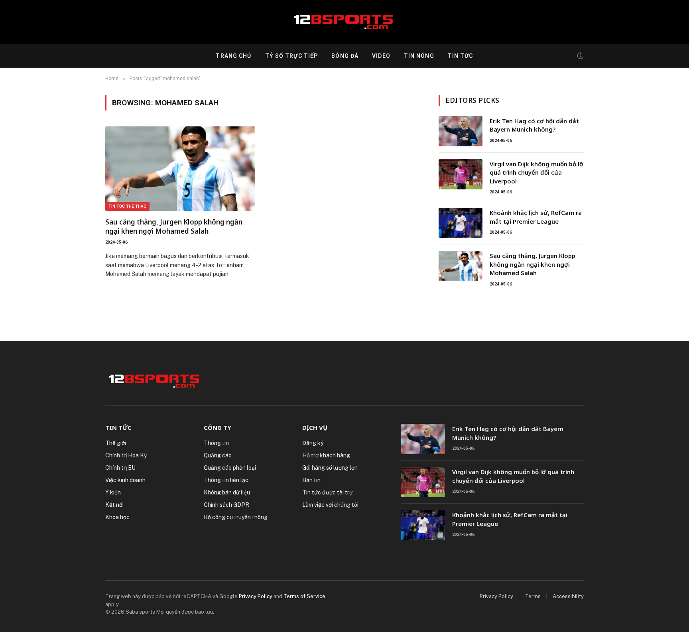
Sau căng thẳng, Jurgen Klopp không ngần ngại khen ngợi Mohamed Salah (173, 226)
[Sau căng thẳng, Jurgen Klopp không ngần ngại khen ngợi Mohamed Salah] (180, 168)
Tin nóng (419, 56)
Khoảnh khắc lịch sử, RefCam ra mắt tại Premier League (536, 217)
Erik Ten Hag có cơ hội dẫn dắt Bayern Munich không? (534, 125)
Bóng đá (344, 56)
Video (381, 56)
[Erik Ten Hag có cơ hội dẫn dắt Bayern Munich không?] (460, 131)
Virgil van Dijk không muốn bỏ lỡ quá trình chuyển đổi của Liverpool (536, 172)
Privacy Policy (255, 596)
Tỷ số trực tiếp (291, 56)
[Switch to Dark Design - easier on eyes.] (579, 55)
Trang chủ (233, 56)
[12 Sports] (345, 22)
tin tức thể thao (127, 206)
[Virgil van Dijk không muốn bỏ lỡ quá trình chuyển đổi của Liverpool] (460, 174)
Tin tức (460, 56)
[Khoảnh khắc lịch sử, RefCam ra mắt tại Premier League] (460, 223)
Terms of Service (304, 596)
